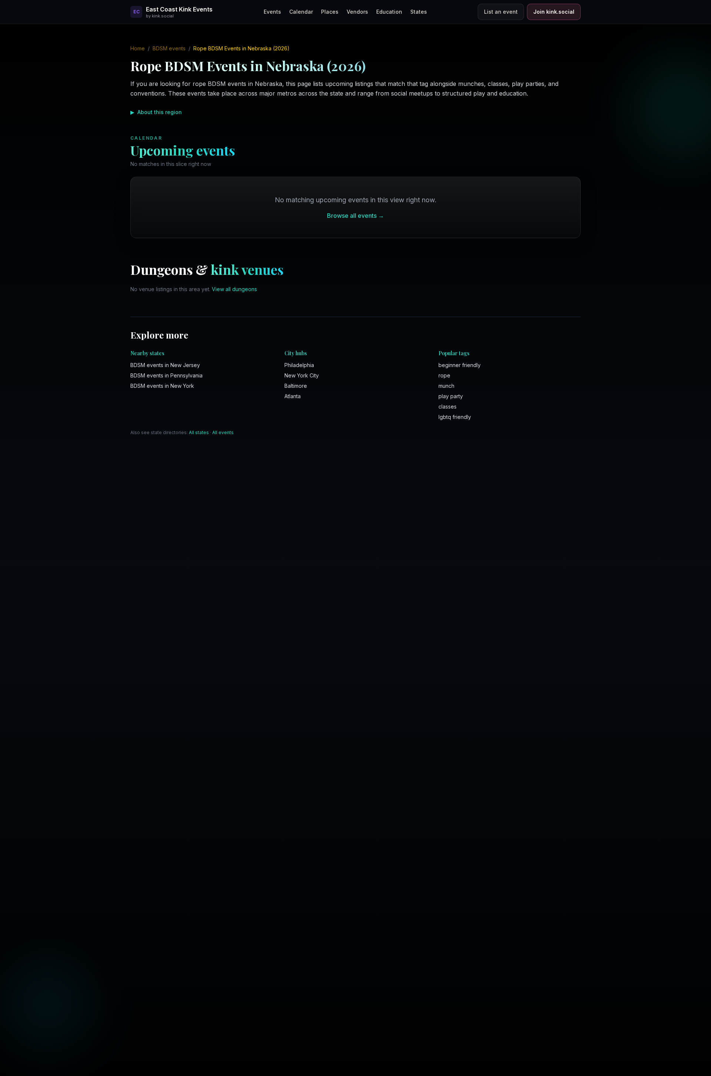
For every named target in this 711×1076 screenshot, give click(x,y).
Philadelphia (299, 365)
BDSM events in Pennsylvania (166, 375)
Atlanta (292, 396)
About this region (156, 112)
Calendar (301, 12)
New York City (301, 375)
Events (272, 12)
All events (223, 432)
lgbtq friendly (454, 417)
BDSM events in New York (162, 386)
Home (137, 48)
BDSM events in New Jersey (165, 365)
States (418, 12)
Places (329, 12)
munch (446, 386)
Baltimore (295, 386)
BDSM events (169, 48)
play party (450, 396)
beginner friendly (459, 365)
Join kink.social (553, 12)
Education (389, 12)
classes (447, 406)
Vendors (357, 12)
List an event (501, 12)
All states (199, 432)
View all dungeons (234, 289)
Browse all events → (355, 215)
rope (444, 375)
